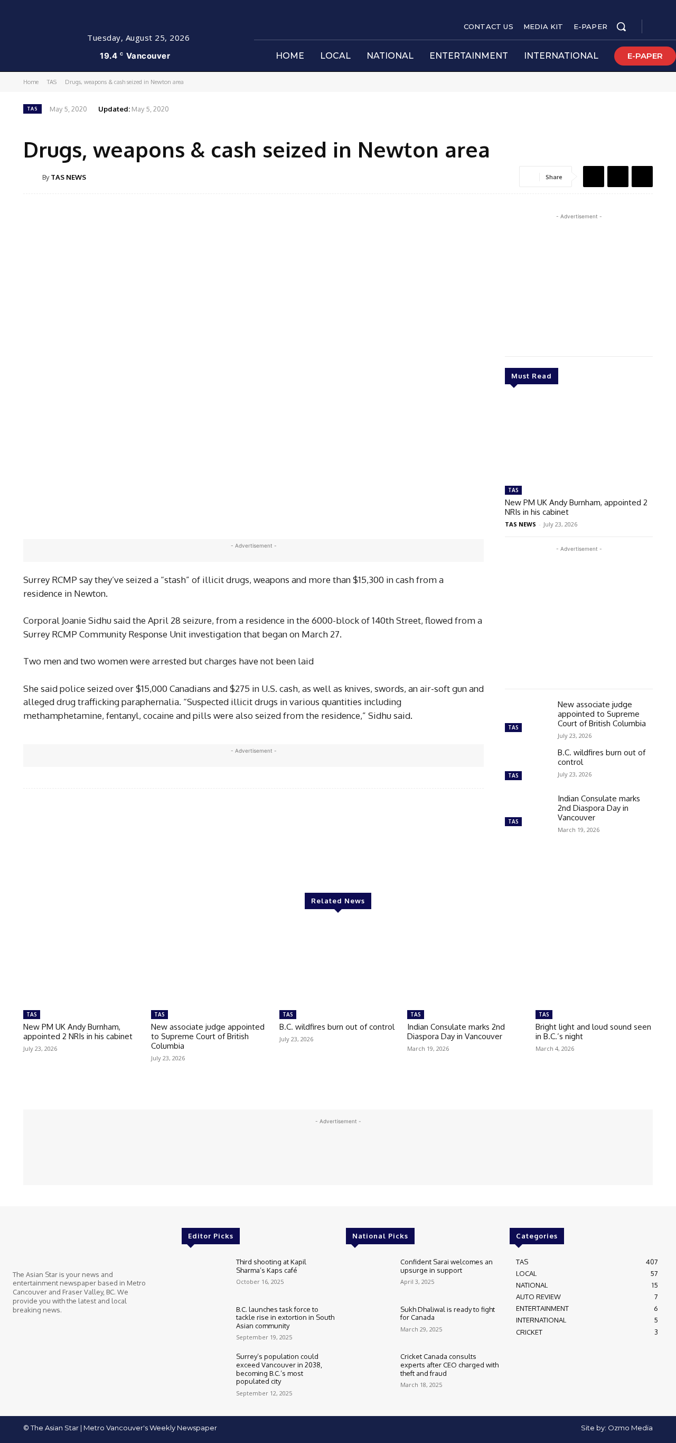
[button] (621, 26)
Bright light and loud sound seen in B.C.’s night (593, 1031)
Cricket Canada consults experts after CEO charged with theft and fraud (449, 1364)
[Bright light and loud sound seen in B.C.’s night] (594, 964)
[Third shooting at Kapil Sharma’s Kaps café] (205, 1276)
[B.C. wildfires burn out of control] (527, 765)
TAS (52, 82)
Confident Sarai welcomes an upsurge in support (446, 1265)
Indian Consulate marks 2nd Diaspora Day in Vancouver (599, 807)
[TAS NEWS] (32, 177)
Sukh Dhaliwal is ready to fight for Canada (447, 1313)
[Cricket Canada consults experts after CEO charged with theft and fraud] (369, 1371)
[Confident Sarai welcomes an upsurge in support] (369, 1276)
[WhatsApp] (642, 176)
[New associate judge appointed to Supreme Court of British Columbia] (527, 717)
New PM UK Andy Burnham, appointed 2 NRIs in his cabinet (576, 507)
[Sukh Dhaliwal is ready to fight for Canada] (369, 1324)
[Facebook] (659, 27)
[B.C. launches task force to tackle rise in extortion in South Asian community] (205, 1324)
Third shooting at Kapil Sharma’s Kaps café (271, 1265)
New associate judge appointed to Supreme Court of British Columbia (602, 713)
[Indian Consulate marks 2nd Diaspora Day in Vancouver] (527, 811)
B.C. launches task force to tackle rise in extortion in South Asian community (285, 1317)
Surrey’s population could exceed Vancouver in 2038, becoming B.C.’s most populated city (279, 1368)
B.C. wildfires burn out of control (601, 757)
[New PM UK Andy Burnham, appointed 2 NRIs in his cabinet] (579, 439)
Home (31, 82)
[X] (617, 176)
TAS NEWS (68, 177)
